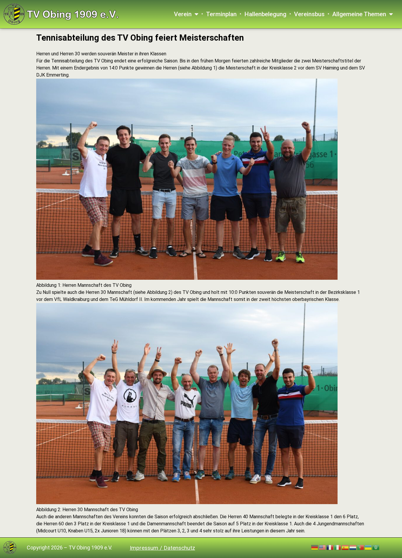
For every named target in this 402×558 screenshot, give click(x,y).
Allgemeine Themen (359, 14)
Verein (183, 14)
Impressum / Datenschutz (162, 547)
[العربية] (376, 547)
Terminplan (221, 14)
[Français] (330, 547)
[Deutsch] (315, 547)
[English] (322, 547)
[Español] (345, 547)
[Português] (361, 547)
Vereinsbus (309, 14)
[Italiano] (338, 547)
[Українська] (368, 547)
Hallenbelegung (265, 14)
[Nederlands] (353, 547)
